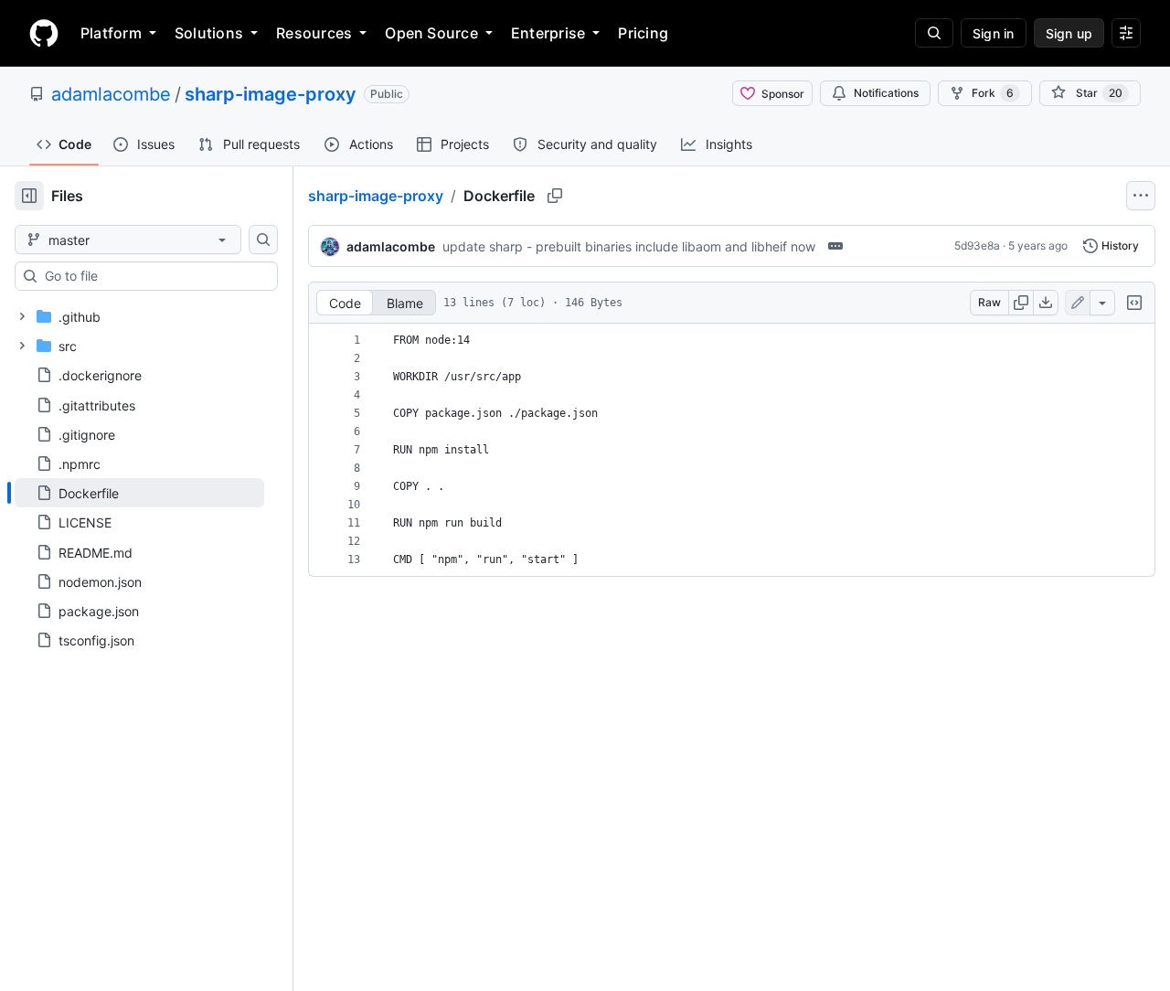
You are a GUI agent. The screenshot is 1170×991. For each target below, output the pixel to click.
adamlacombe (111, 94)
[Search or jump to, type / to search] (934, 33)
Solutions (209, 33)
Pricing (643, 33)
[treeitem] (139, 492)
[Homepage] (43, 33)
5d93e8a (977, 245)
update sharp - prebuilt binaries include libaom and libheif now (628, 246)
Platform (111, 33)
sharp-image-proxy (270, 94)
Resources (314, 33)
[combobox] (153, 276)
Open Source (431, 33)
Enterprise (548, 33)
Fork (993, 93)
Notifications (886, 93)
